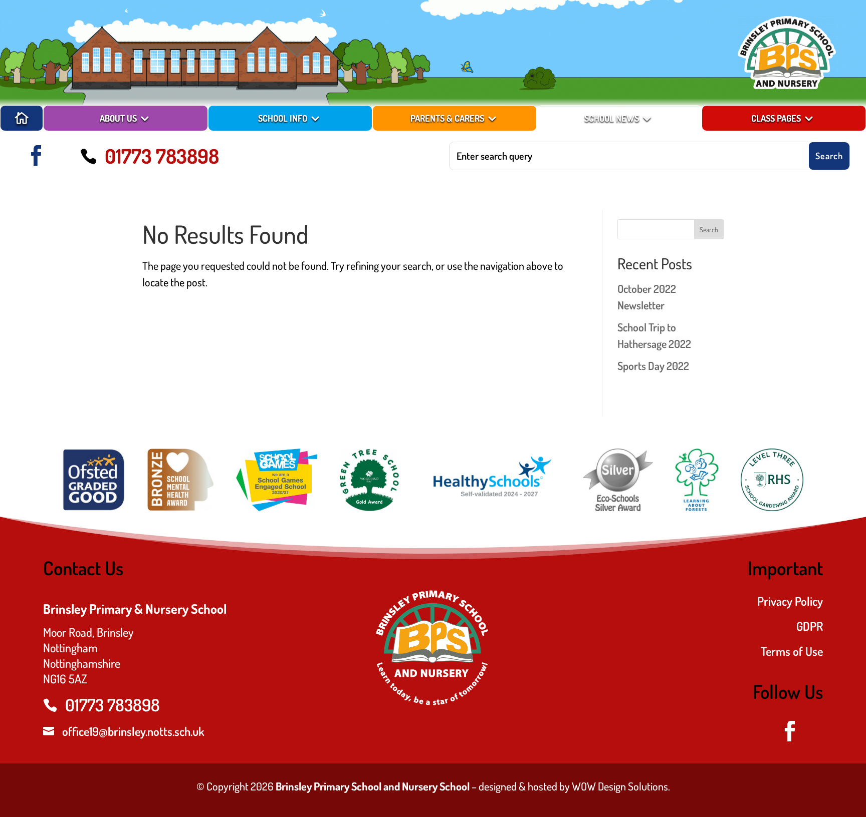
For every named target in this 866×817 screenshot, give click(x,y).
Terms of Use (791, 653)
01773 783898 (162, 155)
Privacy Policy (789, 603)
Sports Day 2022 (653, 365)
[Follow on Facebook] (36, 156)
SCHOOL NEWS (611, 118)
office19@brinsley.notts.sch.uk (133, 731)
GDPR (809, 628)
